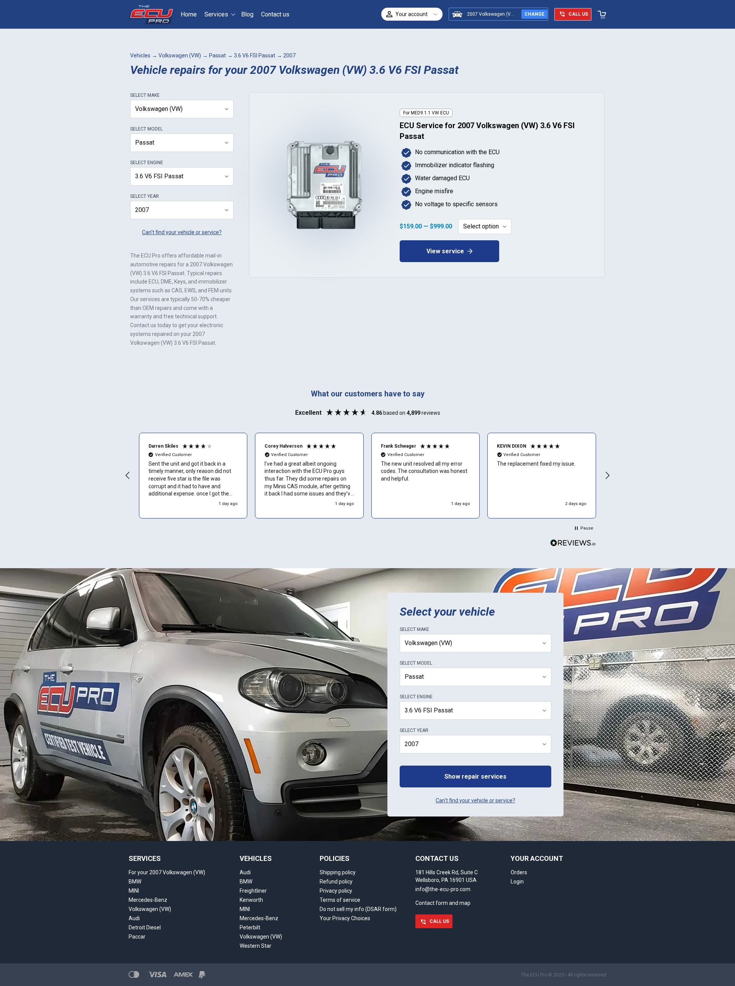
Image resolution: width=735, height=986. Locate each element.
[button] (128, 475)
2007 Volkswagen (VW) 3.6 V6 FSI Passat (510, 14)
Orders (519, 872)
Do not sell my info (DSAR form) (358, 909)
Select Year (144, 196)
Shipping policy (338, 872)
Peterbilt (250, 927)
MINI (134, 891)
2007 (289, 55)
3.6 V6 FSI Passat (254, 55)
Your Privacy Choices (345, 918)
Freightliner (253, 891)
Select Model (146, 129)
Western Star (255, 946)
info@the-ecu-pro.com (442, 889)
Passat (217, 55)
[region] (367, 475)
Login (517, 881)
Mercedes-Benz (148, 900)
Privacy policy (336, 891)
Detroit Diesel (145, 927)
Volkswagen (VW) (179, 55)
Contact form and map (442, 903)
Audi (134, 918)
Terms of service (340, 900)
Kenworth (251, 900)
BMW (135, 881)
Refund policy (336, 881)
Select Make (145, 95)
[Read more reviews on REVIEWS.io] (573, 543)
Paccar (137, 937)
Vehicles (140, 55)
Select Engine (146, 162)
